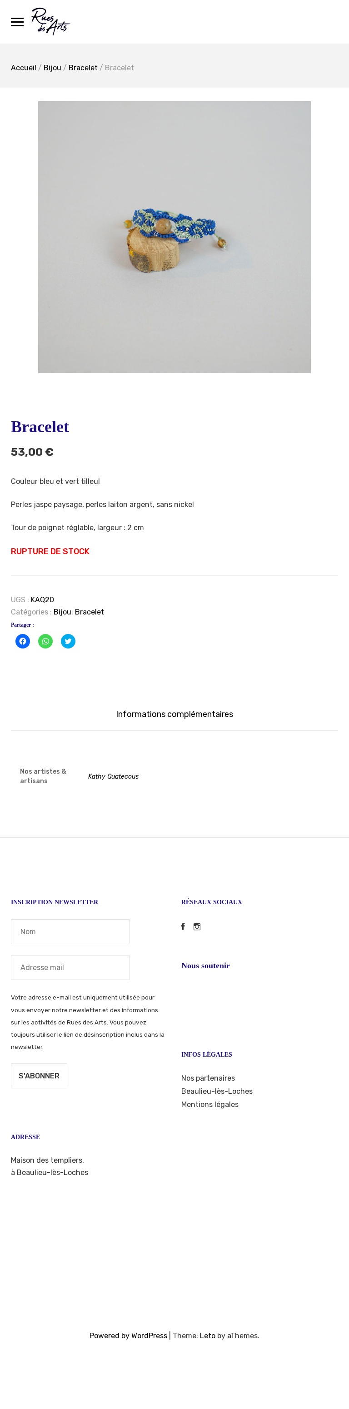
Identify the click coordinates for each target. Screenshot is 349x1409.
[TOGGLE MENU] (17, 21)
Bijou (52, 67)
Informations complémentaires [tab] (174, 714)
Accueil (23, 67)
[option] (174, 237)
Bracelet (83, 67)
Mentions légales (210, 1104)
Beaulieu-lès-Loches (217, 1091)
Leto (207, 1335)
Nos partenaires (208, 1078)
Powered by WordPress (128, 1335)
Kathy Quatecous (113, 776)
